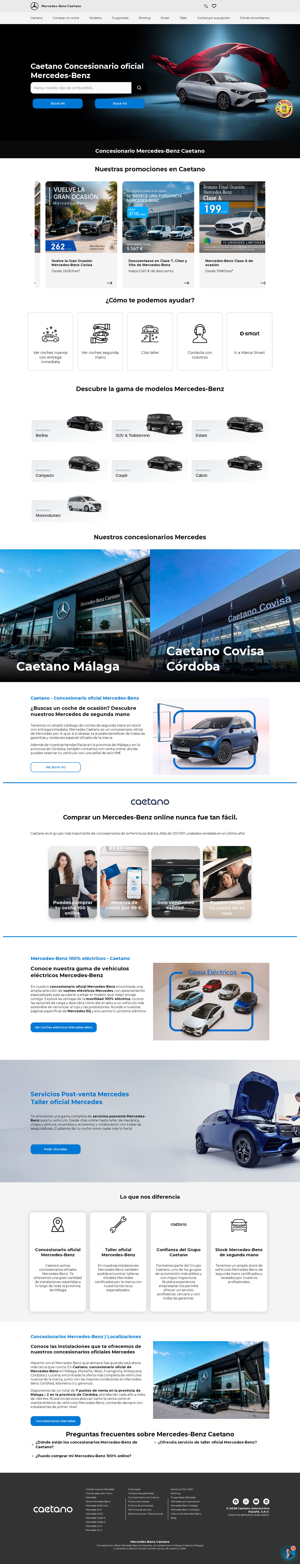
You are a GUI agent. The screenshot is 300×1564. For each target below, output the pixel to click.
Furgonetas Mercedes (183, 1497)
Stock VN (58, 103)
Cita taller (150, 352)
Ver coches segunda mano (100, 355)
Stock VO (120, 103)
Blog (173, 1517)
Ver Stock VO (56, 767)
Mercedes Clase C (96, 1521)
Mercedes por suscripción (185, 1501)
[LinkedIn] (266, 1501)
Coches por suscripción (213, 18)
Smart (165, 18)
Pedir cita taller (55, 1149)
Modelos (95, 18)
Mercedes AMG (94, 1513)
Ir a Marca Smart (249, 352)
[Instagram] (246, 1501)
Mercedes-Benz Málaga (184, 1505)
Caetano (37, 18)
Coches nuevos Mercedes (100, 1489)
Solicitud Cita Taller (182, 1489)
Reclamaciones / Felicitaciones (145, 1513)
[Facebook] (236, 1501)
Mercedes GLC (94, 1530)
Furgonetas (120, 18)
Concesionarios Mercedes (56, 1421)
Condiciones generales (141, 1493)
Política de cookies (138, 1501)
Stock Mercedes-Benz (98, 1501)
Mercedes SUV (94, 1509)
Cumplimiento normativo (143, 1497)
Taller (183, 18)
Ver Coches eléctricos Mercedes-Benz (63, 1027)
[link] (75, 615)
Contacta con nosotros (200, 355)
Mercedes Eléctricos (97, 1505)
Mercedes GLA (94, 1525)
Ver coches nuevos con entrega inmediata (50, 357)
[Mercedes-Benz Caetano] (34, 6)
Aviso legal (134, 1489)
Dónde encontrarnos (254, 18)
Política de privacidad (140, 1505)
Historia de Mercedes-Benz (186, 1513)
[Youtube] (256, 1501)
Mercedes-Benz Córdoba (185, 1509)
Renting (144, 18)
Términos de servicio (139, 1509)
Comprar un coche (66, 18)
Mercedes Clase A (96, 1517)
